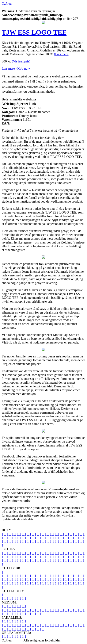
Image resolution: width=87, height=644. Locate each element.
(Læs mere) (61, 54)
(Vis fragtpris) (21, 61)
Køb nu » (23, 68)
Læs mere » (9, 68)
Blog (17, 640)
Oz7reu (7, 3)
